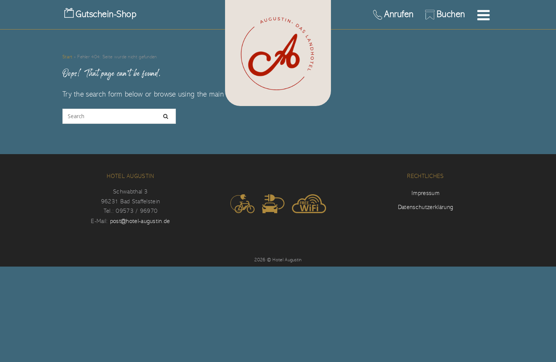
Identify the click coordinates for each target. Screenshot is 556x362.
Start (67, 56)
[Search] (165, 116)
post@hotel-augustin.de (140, 221)
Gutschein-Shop (106, 14)
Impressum (426, 193)
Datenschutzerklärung (425, 207)
